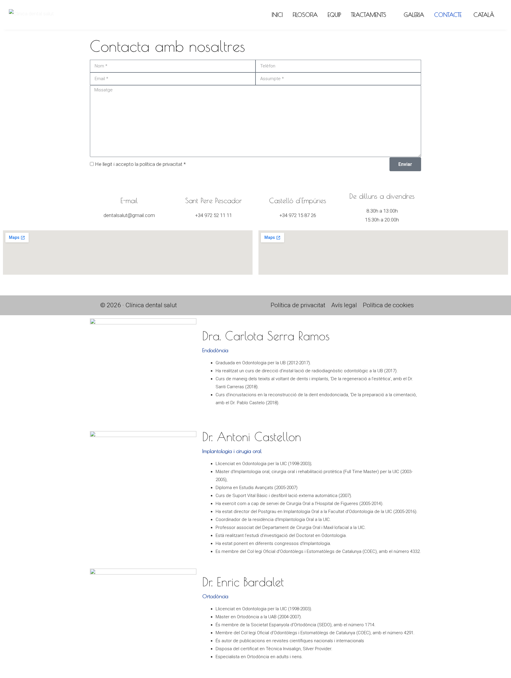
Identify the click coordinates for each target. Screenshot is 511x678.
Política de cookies (388, 305)
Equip (334, 15)
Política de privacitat (298, 305)
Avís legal (344, 305)
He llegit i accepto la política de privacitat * (140, 164)
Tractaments (368, 15)
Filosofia (305, 15)
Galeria (414, 15)
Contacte (448, 15)
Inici (277, 15)
